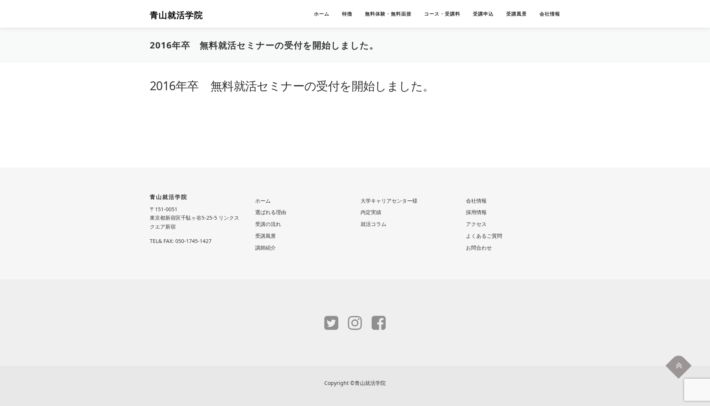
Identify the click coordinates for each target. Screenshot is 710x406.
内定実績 (371, 212)
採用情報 (476, 212)
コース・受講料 (442, 14)
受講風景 (516, 14)
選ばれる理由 (270, 212)
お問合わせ (479, 247)
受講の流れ (268, 223)
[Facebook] (379, 322)
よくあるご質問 (484, 235)
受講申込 (483, 14)
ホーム (321, 14)
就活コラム (373, 223)
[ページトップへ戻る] (679, 366)
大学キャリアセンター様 (389, 200)
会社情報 (550, 14)
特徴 (347, 14)
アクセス (476, 223)
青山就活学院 (176, 15)
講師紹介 (265, 247)
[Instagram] (355, 322)
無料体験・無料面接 (388, 14)
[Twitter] (331, 322)
